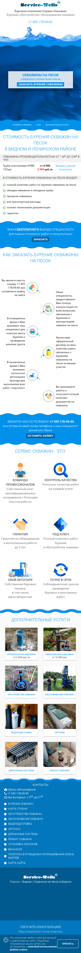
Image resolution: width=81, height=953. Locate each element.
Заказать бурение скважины (41, 84)
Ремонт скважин (20, 839)
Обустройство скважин (25, 814)
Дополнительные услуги (57, 125)
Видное (27, 881)
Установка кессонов (22, 844)
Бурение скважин (20, 803)
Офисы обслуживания (21, 789)
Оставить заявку (40, 435)
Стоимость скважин (22, 125)
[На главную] (40, 4)
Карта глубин (17, 808)
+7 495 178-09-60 (40, 22)
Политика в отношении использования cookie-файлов (41, 856)
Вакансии (15, 849)
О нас (38, 125)
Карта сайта (17, 862)
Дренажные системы (23, 834)
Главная (15, 881)
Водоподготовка (20, 823)
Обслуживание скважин (25, 818)
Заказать (40, 239)
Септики (14, 829)
